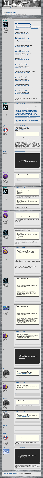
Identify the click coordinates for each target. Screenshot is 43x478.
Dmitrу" (4, 125)
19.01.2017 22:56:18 (22, 125)
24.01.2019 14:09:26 (22, 433)
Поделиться (17, 103)
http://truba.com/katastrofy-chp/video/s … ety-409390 (24, 391)
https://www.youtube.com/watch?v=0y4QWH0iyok (22, 51)
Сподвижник (13, 14)
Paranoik (5, 425)
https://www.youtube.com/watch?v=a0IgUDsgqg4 (22, 80)
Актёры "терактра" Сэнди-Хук (19, 129)
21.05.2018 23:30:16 (22, 411)
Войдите (8, 12)
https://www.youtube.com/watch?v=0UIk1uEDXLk (22, 43)
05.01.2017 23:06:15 (22, 103)
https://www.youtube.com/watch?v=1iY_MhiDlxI (23, 416)
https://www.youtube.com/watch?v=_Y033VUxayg (22, 85)
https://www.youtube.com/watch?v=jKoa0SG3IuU (22, 38)
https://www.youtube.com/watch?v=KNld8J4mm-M (22, 90)
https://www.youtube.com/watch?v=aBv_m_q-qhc (22, 33)
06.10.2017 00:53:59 (22, 247)
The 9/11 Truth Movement (7, 14)
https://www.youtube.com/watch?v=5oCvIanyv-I (21, 54)
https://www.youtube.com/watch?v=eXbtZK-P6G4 (24, 373)
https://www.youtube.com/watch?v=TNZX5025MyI (22, 72)
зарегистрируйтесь (14, 12)
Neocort (5, 304)
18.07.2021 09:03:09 (22, 447)
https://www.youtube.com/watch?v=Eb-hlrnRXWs (22, 67)
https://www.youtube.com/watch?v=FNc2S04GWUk (22, 46)
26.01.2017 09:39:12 (22, 151)
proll (4, 447)
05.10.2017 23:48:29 (22, 187)
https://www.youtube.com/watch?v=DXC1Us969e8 (22, 59)
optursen (5, 368)
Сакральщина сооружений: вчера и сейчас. (27, 22)
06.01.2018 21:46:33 (22, 382)
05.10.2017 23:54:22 (22, 211)
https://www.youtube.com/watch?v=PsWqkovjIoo (22, 88)
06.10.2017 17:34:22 (22, 331)
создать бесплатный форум (36, 475)
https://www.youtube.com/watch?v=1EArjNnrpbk (28, 139)
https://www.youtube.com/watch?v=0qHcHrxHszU (22, 56)
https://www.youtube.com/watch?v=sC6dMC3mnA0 (22, 41)
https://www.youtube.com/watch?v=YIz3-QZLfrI (21, 77)
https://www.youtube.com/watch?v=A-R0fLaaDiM (22, 64)
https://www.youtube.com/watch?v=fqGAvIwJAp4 (29, 419)
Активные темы (5, 9)
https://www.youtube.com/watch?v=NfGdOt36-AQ (22, 93)
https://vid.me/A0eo (25, 127)
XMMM (4, 151)
